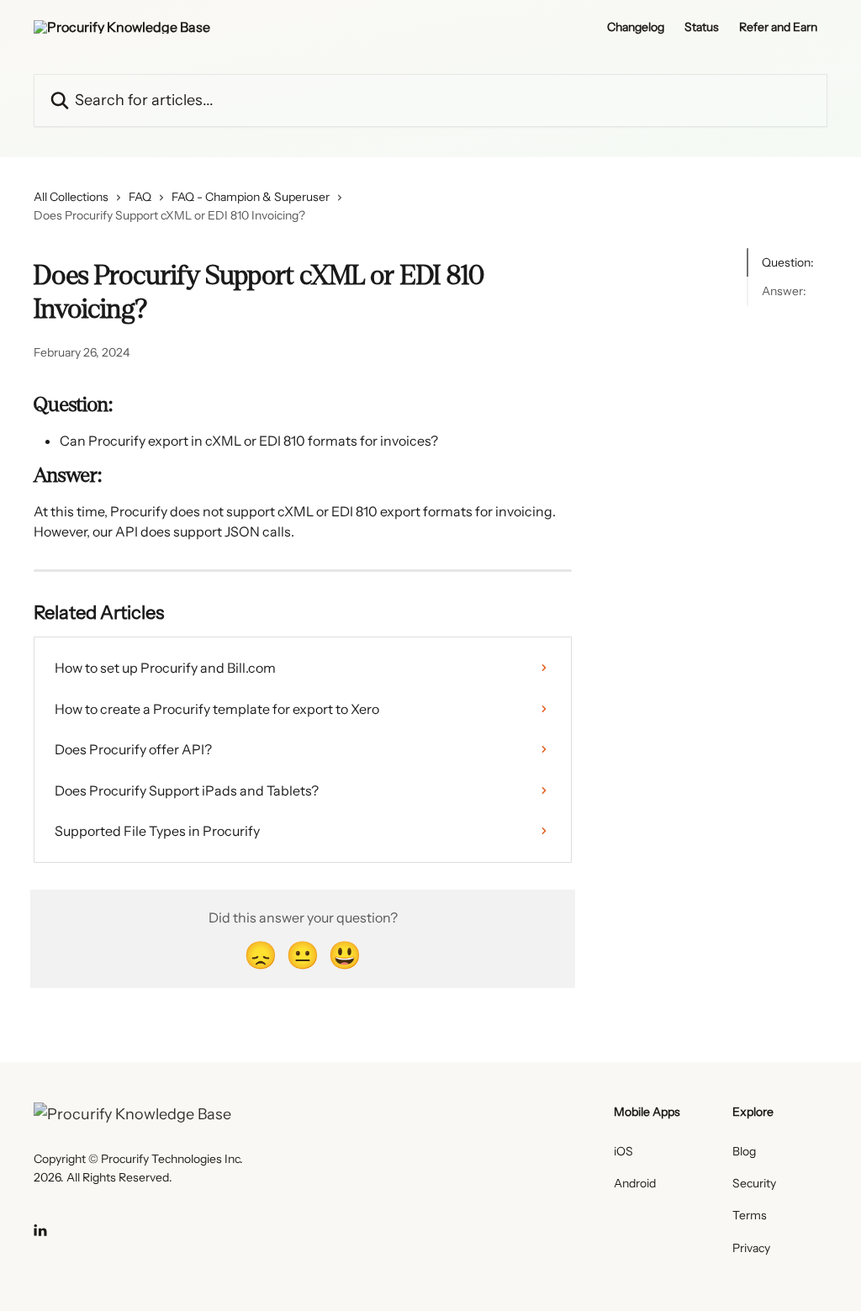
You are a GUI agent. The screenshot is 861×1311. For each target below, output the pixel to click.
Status (701, 27)
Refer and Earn (778, 27)
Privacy (751, 1247)
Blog (744, 1151)
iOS (623, 1151)
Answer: (784, 291)
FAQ (140, 196)
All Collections (71, 196)
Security (754, 1183)
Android (635, 1183)
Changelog (635, 27)
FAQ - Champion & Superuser (251, 196)
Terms (749, 1215)
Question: (788, 262)
